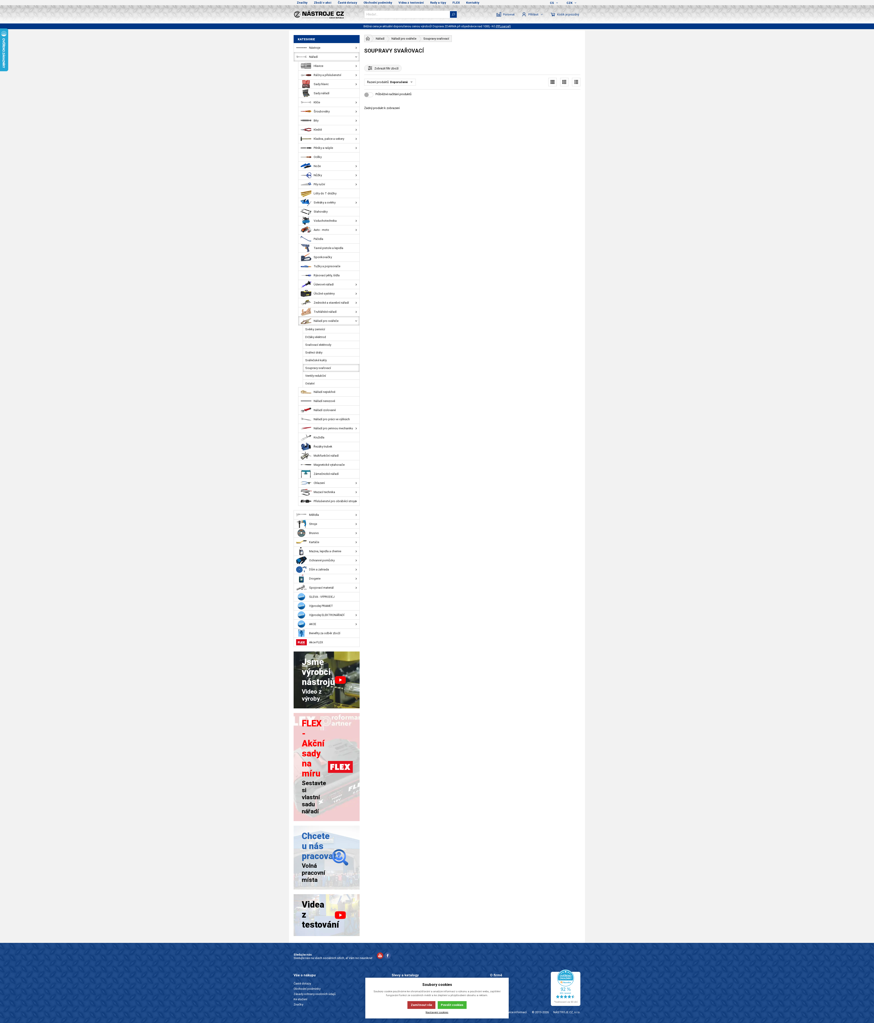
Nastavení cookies (437, 1012)
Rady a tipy (438, 2)
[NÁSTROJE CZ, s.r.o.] (327, 14)
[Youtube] (380, 956)
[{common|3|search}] (453, 14)
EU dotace (497, 999)
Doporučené (399, 82)
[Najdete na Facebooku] (387, 956)
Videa (494, 994)
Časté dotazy (347, 2)
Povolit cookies (452, 1005)
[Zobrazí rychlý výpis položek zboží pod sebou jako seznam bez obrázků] (576, 82)
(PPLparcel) (503, 26)
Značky (302, 2)
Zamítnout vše (421, 1005)
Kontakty (472, 2)
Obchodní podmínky (377, 2)
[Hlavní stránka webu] (367, 38)
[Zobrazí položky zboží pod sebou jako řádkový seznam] (564, 82)
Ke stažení (300, 999)
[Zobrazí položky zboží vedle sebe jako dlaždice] (552, 82)
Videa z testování (411, 2)
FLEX (456, 2)
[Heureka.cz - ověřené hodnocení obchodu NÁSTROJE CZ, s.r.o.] (565, 988)
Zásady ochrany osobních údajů (315, 994)
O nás (494, 983)
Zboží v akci (322, 2)
